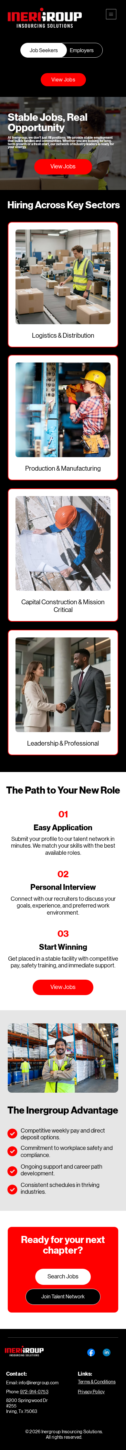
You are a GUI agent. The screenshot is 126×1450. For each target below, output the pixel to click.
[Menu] (111, 14)
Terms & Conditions (97, 1381)
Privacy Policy (91, 1391)
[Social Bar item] (91, 1352)
